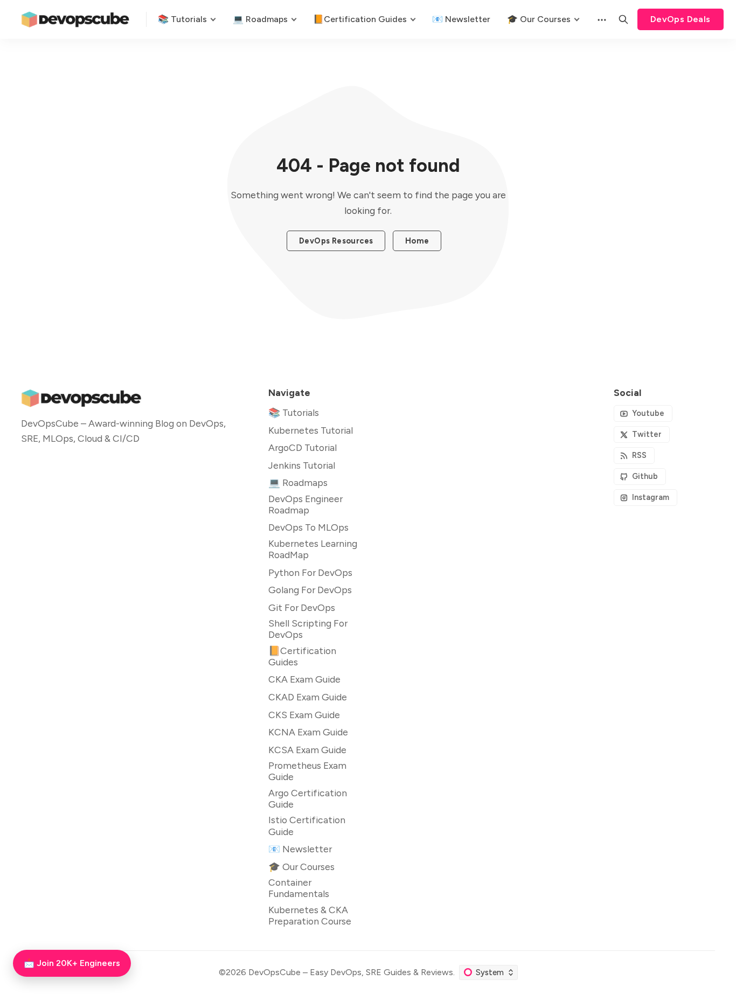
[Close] (433, 415)
